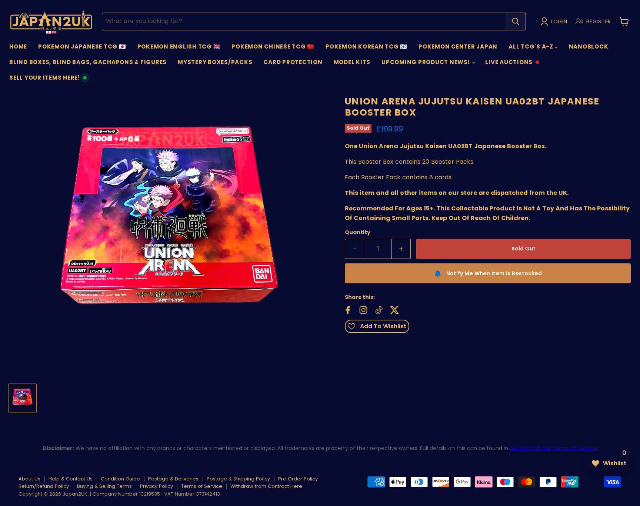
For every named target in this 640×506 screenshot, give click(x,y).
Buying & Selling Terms (104, 486)
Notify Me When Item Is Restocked (494, 273)
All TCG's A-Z (532, 46)
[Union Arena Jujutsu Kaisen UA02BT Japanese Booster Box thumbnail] (22, 398)
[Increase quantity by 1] (401, 249)
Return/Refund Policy (44, 486)
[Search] (516, 21)
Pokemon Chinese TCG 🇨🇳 (272, 46)
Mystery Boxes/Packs (215, 62)
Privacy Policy (156, 486)
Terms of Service (201, 486)
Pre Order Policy (298, 478)
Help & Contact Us (71, 478)
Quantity (357, 232)
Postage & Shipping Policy (238, 478)
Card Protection (292, 62)
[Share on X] (393, 309)
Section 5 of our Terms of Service (553, 448)
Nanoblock (589, 46)
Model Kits (352, 62)
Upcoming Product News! (426, 62)
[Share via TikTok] (378, 309)
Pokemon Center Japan (458, 46)
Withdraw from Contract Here (266, 486)
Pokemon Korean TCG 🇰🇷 (366, 46)
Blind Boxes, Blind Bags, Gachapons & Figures (88, 62)
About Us (29, 478)
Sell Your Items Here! (44, 80)
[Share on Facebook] (347, 309)
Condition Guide (120, 478)
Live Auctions (509, 64)
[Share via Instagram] (362, 309)
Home (18, 46)
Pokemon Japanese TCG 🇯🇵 (82, 46)
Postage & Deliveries (173, 478)
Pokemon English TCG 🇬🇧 (179, 46)
